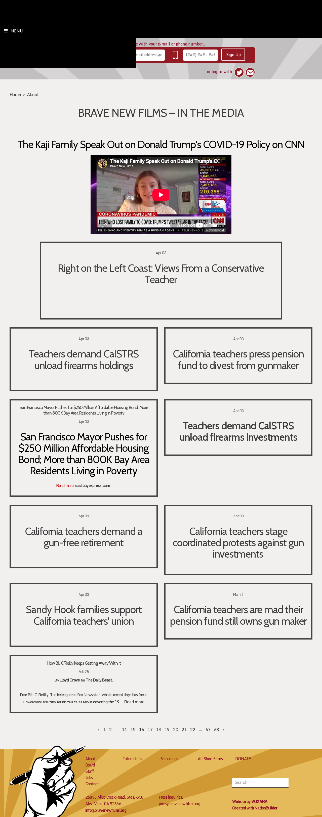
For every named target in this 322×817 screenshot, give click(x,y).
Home (15, 94)
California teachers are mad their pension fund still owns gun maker (238, 615)
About (32, 94)
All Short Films (210, 758)
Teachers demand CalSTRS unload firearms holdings (84, 359)
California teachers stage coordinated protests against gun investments (238, 542)
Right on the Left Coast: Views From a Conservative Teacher (161, 274)
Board (90, 765)
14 (124, 729)
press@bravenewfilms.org (179, 803)
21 (184, 729)
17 (149, 729)
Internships (132, 758)
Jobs (89, 777)
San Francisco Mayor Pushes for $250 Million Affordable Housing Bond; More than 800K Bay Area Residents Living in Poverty (84, 410)
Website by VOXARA (249, 801)
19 (167, 729)
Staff (89, 771)
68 (216, 729)
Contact (92, 784)
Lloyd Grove (70, 680)
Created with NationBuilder (254, 808)
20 (175, 729)
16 (141, 729)
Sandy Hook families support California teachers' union (84, 615)
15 (132, 729)
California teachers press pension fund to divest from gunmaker (238, 359)
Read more (134, 701)
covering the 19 (106, 702)
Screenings (169, 758)
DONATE (243, 758)
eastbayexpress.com (92, 485)
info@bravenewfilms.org (105, 810)
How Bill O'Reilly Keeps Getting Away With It (84, 663)
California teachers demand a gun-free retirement (83, 537)
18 (158, 729)
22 (192, 729)
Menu (17, 31)
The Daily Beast (99, 680)
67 (207, 729)
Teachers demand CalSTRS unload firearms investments (238, 431)
